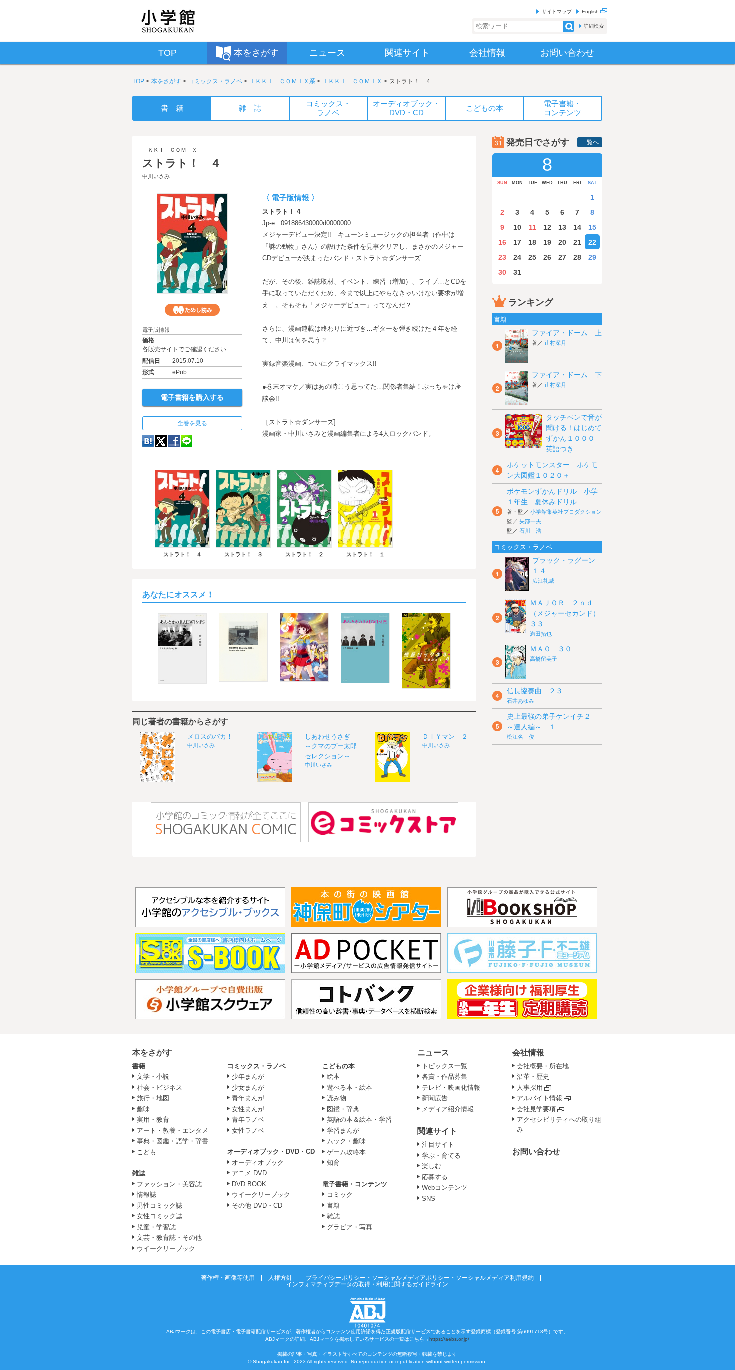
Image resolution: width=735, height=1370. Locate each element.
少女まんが (248, 1087)
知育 (333, 1162)
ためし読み (192, 310)
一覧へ (590, 142)
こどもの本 (338, 1066)
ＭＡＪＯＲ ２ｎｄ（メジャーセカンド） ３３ (568, 613)
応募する (435, 1177)
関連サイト (438, 1131)
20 (562, 242)
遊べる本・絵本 (349, 1087)
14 (578, 227)
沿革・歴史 (533, 1076)
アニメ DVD (249, 1173)
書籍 (139, 1066)
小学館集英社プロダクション (566, 512)
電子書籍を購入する (192, 397)
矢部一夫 (531, 521)
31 (518, 272)
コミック (340, 1194)
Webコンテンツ (445, 1187)
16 (502, 242)
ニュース (434, 1052)
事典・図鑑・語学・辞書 (172, 1141)
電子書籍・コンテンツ (355, 1184)
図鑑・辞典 (343, 1109)
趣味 (143, 1109)
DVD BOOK (249, 1184)
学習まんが (346, 1130)
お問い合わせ (536, 1151)
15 (592, 227)
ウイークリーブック (166, 1248)
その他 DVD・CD (257, 1205)
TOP (138, 81)
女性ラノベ (248, 1130)
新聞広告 (435, 1098)
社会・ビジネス (159, 1087)
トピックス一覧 (445, 1066)
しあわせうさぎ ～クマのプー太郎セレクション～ (331, 746)
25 (532, 257)
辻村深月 (555, 343)
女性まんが (248, 1109)
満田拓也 (541, 634)
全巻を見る (193, 423)
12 (548, 227)
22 (592, 242)
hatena (148, 441)
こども (146, 1152)
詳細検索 (594, 26)
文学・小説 (153, 1076)
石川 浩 (531, 531)
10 (518, 227)
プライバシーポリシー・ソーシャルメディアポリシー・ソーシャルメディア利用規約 (420, 1277)
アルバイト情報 (539, 1098)
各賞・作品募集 (445, 1076)
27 (562, 257)
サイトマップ (557, 11)
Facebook (174, 441)
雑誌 (139, 1173)
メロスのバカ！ (210, 736)
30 (502, 272)
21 (578, 242)
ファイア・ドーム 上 (567, 333)
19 (548, 242)
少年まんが (248, 1076)
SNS (429, 1198)
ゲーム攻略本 (346, 1152)
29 (592, 257)
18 (532, 242)
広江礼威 (543, 581)
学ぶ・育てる (441, 1155)
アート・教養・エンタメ (172, 1130)
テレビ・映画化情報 (451, 1087)
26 (548, 257)
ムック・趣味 (346, 1141)
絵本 (333, 1076)
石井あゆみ (520, 701)
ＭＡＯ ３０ (551, 649)
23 (502, 257)
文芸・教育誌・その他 (169, 1237)
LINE (186, 441)
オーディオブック (258, 1162)
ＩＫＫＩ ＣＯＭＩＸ (352, 81)
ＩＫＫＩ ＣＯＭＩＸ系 (283, 81)
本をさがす (167, 81)
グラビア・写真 (349, 1227)
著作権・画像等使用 (228, 1277)
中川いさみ (156, 176)
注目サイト (438, 1144)
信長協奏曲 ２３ (535, 691)
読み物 (336, 1098)
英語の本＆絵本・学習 (359, 1119)
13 (562, 227)
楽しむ (432, 1166)
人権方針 (280, 1277)
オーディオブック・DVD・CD (271, 1151)
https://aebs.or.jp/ (450, 1339)
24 (518, 257)
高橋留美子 (544, 659)
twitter (161, 441)
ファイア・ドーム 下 (567, 375)
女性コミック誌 (159, 1216)
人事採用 (530, 1087)
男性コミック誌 (159, 1205)
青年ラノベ (248, 1119)
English (591, 11)
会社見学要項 (536, 1109)
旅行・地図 (153, 1098)
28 (578, 257)
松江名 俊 (520, 737)
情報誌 (146, 1194)
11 (532, 227)
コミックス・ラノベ (215, 81)
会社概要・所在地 (543, 1066)
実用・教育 (153, 1119)
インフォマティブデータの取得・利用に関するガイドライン (367, 1284)
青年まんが (248, 1098)
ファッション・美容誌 (169, 1184)
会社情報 (528, 1052)
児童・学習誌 (156, 1227)
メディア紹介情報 (448, 1109)
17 (518, 242)
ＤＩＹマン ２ (445, 736)
